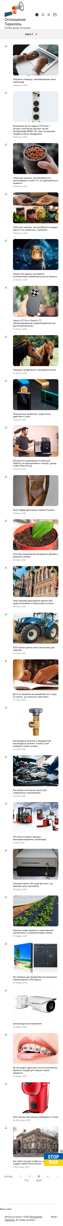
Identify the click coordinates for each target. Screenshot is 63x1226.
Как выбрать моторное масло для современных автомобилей (30, 791)
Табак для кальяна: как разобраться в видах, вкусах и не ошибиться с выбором (35, 228)
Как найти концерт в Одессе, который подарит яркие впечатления (32, 1162)
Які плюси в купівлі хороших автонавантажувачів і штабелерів (29, 838)
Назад (8, 1176)
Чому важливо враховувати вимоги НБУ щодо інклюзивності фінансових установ (33, 602)
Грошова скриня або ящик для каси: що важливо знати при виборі (33, 884)
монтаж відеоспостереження (27, 1023)
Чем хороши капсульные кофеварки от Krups (35, 1117)
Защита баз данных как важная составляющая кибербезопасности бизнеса (35, 275)
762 (26, 1180)
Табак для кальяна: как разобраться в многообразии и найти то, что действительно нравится (35, 180)
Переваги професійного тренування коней (34, 370)
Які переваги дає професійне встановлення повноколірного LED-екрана (35, 978)
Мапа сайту (6, 1209)
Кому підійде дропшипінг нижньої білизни (33, 510)
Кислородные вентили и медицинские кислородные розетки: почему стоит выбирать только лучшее (32, 743)
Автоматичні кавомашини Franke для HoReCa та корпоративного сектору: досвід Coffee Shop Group (34, 463)
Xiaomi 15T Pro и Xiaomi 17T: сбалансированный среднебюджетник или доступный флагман (34, 323)
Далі (39, 1180)
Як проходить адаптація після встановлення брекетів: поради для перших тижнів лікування (35, 1070)
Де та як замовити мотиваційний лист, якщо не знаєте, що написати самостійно (35, 695)
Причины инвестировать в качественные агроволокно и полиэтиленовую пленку (33, 931)
